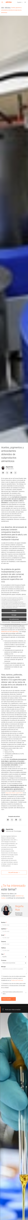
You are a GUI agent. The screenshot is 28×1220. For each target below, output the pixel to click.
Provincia (3, 960)
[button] (20, 2)
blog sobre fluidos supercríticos (14, 793)
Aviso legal (23, 622)
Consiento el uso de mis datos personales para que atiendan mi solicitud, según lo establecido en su (13, 978)
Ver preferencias (14, 619)
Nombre (3, 922)
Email (2, 935)
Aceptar (14, 610)
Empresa (3, 941)
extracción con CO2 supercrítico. (10, 631)
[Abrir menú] (2, 2)
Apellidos (3, 928)
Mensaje (3, 966)
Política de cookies (6, 622)
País (2, 954)
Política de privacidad (15, 622)
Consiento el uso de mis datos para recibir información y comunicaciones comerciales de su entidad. (13, 985)
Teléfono (3, 947)
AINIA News (7, 7)
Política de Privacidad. (17, 980)
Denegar (14, 615)
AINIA (2, 7)
